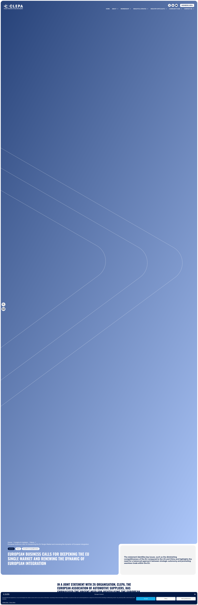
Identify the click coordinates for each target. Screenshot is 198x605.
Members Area (187, 5)
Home (108, 9)
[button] (195, 594)
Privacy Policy (12, 602)
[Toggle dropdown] (117, 8)
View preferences (186, 598)
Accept (146, 598)
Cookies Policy (5, 602)
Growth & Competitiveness (30, 549)
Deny (166, 598)
